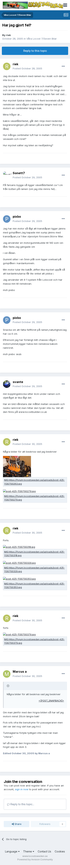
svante (18, 382)
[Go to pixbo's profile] (6, 219)
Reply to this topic (35, 50)
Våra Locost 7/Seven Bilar (42, 38)
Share (17, 823)
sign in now (21, 789)
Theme (28, 851)
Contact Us (44, 851)
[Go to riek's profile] (6, 66)
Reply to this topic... (22, 804)
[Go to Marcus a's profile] (6, 674)
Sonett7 (19, 173)
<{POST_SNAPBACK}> (51, 700)
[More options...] (63, 66)
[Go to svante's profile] (6, 384)
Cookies (60, 851)
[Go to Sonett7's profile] (6, 175)
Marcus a (20, 671)
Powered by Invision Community (35, 859)
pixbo (17, 216)
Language (11, 851)
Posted (27, 68)
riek (8, 35)
